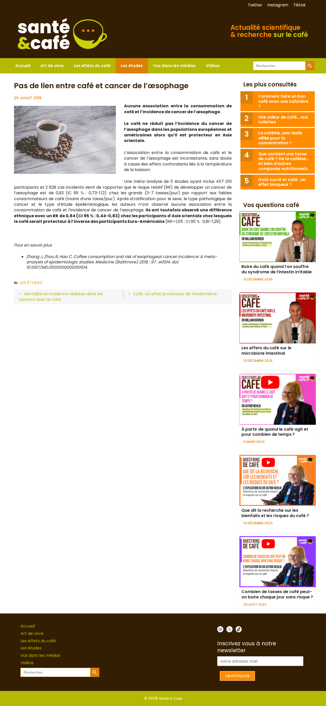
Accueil (22, 65)
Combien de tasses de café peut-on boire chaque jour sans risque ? (277, 594)
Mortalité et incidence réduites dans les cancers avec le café (61, 296)
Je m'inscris (237, 676)
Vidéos (213, 65)
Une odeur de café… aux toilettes (283, 119)
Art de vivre (52, 65)
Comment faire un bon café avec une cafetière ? (283, 101)
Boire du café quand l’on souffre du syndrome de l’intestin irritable (276, 269)
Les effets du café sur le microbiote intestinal (266, 350)
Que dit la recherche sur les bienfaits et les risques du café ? (275, 513)
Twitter (255, 5)
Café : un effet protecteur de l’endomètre (175, 294)
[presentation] (277, 236)
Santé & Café (170, 698)
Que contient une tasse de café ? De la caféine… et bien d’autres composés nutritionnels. (283, 161)
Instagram (277, 5)
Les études (132, 65)
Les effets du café (92, 65)
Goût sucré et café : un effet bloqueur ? (282, 182)
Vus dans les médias (174, 65)
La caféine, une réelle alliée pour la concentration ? (280, 138)
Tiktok (299, 5)
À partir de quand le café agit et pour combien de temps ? (274, 432)
